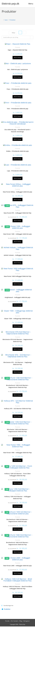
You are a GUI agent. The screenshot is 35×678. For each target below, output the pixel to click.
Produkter (12, 20)
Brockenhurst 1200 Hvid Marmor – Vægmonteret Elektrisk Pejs (17, 386)
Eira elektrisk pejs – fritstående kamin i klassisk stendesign (17, 131)
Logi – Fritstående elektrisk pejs (17, 171)
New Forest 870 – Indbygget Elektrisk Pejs (17, 213)
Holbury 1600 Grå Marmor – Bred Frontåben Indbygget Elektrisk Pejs (17, 587)
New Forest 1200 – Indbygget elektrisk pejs (17, 234)
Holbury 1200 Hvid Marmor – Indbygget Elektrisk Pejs (17, 497)
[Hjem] (2, 20)
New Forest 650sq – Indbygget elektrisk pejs (17, 192)
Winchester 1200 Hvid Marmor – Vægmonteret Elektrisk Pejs (17, 430)
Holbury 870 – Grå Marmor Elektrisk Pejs (17, 408)
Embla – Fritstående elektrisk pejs (17, 151)
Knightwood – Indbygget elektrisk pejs (17, 297)
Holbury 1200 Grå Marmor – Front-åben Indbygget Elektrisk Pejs (17, 475)
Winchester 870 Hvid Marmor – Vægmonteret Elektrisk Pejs (18, 340)
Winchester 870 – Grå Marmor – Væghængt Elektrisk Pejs (17, 363)
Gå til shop (17, 57)
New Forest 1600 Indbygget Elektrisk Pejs (17, 276)
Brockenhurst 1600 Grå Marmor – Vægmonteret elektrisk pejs (18, 520)
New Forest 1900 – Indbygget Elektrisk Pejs (17, 452)
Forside (7, 621)
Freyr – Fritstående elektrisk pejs (17, 89)
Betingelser (27, 621)
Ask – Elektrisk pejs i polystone (17, 69)
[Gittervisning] (20, 32)
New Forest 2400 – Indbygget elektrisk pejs (17, 566)
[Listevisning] (24, 32)
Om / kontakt (14, 621)
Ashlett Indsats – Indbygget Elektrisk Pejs (17, 255)
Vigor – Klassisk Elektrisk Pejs (17, 50)
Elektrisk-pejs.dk (10, 3)
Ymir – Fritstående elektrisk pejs (17, 109)
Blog (20, 621)
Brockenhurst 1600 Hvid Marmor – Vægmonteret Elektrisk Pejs (17, 543)
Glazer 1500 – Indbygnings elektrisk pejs (17, 318)
